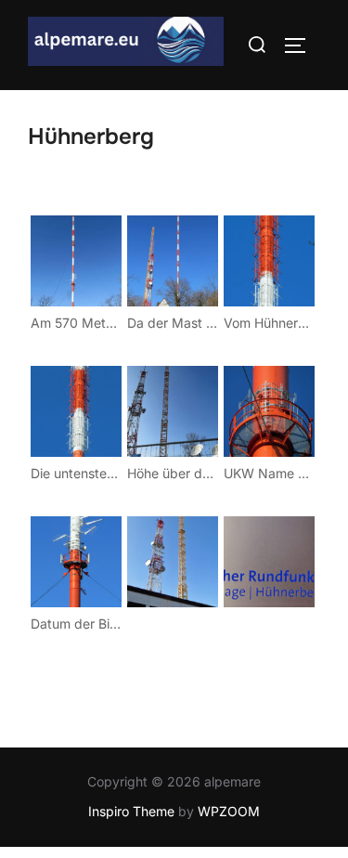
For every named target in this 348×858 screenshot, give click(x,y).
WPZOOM (229, 811)
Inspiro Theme (131, 811)
